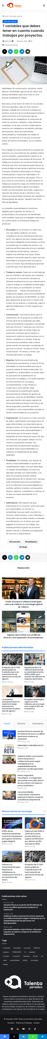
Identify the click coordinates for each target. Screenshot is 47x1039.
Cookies (37, 1023)
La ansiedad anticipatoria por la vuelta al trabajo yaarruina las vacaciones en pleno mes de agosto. (11, 705)
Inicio (6, 16)
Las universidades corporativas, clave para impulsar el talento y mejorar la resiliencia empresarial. (30, 796)
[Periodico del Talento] (14, 5)
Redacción (8, 41)
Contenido (15, 542)
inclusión (6, 956)
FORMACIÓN (16, 952)
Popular (7, 723)
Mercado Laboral (16, 16)
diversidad (16, 948)
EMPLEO (37, 948)
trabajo (23, 547)
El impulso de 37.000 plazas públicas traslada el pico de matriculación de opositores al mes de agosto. (11, 673)
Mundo (35, 956)
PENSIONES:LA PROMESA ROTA (30, 745)
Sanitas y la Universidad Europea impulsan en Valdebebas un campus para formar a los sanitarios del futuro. (12, 872)
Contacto (10, 1023)
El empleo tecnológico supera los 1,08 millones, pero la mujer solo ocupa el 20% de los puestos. (34, 704)
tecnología (34, 960)
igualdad (32, 952)
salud (5, 960)
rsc (42, 956)
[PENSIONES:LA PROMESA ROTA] (9, 748)
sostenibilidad (14, 960)
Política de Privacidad (24, 1023)
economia (27, 948)
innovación (16, 956)
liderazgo (26, 956)
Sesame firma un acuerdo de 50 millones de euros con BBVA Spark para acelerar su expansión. (31, 735)
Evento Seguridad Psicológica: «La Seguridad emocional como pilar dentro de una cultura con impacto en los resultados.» (31, 780)
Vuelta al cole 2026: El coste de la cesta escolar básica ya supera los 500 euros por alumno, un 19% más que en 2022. (34, 837)
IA (25, 952)
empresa (6, 952)
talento (25, 960)
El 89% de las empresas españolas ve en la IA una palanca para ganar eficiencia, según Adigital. (12, 836)
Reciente (21, 723)
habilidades (31, 542)
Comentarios (37, 723)
